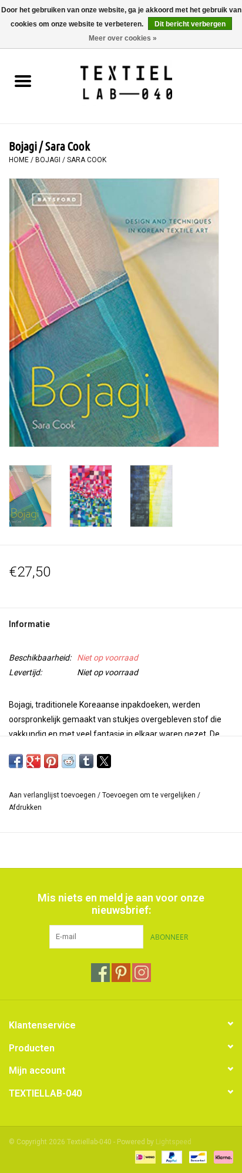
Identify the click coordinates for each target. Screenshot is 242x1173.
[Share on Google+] (33, 761)
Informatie (29, 624)
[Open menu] (23, 80)
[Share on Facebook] (16, 761)
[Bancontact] (197, 1156)
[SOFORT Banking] (221, 1156)
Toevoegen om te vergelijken (149, 795)
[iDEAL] (144, 1156)
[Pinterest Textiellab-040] (121, 972)
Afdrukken (25, 807)
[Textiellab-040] (144, 82)
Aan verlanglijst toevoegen (53, 795)
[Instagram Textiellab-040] (141, 972)
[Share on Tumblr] (86, 761)
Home (19, 160)
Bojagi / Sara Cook (70, 160)
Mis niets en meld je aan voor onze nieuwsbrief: (121, 904)
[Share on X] (104, 761)
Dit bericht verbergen (190, 24)
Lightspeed (173, 1142)
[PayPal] (170, 1156)
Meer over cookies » (123, 38)
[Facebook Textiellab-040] (100, 972)
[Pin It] (51, 761)
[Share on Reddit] (69, 761)
